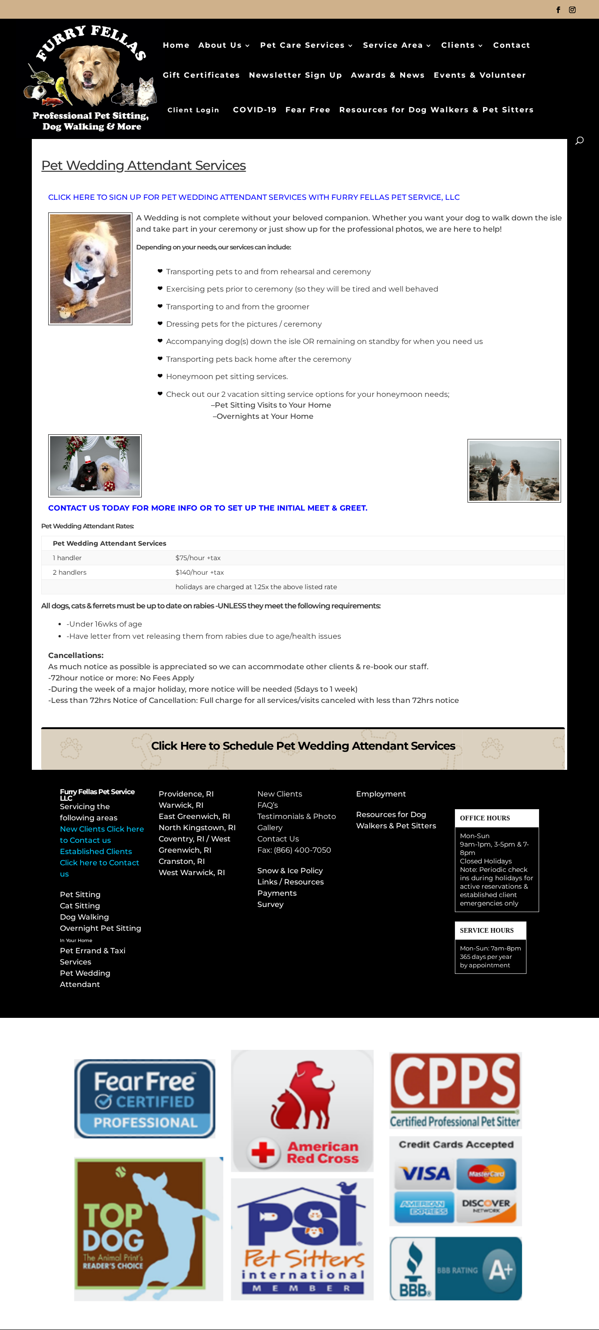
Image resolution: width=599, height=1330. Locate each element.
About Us (220, 46)
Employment (381, 793)
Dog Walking (84, 917)
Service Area (393, 46)
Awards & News (388, 76)
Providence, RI (186, 793)
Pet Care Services (302, 46)
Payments (277, 893)
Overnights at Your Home (265, 416)
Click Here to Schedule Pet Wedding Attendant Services (303, 746)
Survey (270, 904)
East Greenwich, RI (194, 816)
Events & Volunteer (480, 76)
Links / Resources (290, 881)
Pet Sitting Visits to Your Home (273, 405)
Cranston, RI (182, 861)
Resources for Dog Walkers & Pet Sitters (436, 110)
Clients (458, 46)
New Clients (279, 793)
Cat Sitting (80, 905)
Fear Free (308, 110)
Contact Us (278, 838)
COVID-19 (255, 110)
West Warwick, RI (192, 872)
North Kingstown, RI (197, 827)
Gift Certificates (202, 76)
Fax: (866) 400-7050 (294, 850)
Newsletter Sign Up (296, 76)
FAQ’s (267, 805)
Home (176, 46)
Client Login (194, 110)
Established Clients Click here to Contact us (99, 862)
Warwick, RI (182, 805)
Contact (512, 46)
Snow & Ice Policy (290, 870)
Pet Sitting (80, 894)
